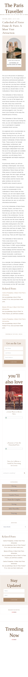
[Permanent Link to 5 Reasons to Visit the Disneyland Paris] (14, 418)
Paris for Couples (14, 500)
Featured (4, 18)
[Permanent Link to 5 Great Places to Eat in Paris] (14, 409)
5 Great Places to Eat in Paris (14, 413)
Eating (14, 486)
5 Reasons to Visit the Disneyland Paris (14, 444)
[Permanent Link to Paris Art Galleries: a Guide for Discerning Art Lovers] (14, 449)
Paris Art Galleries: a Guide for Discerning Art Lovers (14, 463)
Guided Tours (14, 495)
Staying (14, 513)
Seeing (10, 18)
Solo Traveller (14, 509)
